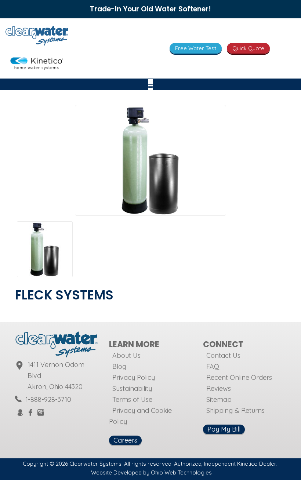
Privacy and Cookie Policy (140, 416)
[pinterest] (59, 412)
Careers (125, 440)
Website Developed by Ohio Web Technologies (151, 472)
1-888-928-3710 (48, 399)
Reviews (218, 388)
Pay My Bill (223, 429)
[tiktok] (68, 412)
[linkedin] (76, 412)
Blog (119, 366)
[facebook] (30, 413)
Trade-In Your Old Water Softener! (150, 9)
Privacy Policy (133, 377)
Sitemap (219, 399)
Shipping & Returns (235, 410)
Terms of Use (132, 399)
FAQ (212, 366)
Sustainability (132, 388)
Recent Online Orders (239, 377)
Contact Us (223, 355)
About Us (126, 355)
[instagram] (41, 413)
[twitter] (50, 412)
